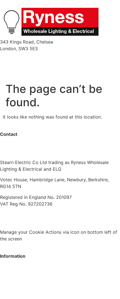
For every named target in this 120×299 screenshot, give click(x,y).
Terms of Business (58, 214)
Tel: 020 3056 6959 (21, 59)
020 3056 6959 (16, 145)
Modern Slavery (16, 214)
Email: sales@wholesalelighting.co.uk (39, 66)
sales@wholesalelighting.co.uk (32, 152)
